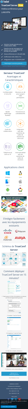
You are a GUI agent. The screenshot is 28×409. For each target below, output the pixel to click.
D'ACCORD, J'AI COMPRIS (9, 406)
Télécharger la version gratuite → (14, 63)
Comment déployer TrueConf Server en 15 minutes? (14, 66)
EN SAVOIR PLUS (4, 404)
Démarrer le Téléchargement (14, 373)
